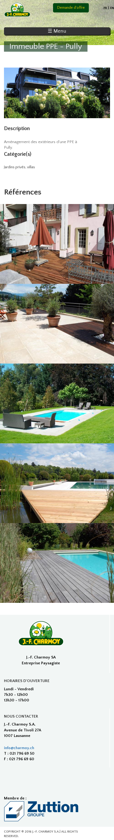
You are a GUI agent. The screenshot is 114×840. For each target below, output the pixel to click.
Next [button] (99, 93)
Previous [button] (14, 93)
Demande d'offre (71, 8)
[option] (57, 93)
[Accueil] (17, 9)
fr (105, 8)
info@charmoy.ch (19, 748)
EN (112, 8)
